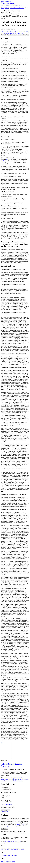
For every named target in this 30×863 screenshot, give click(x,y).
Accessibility (11, 861)
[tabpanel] (15, 138)
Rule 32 (8, 159)
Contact (9, 855)
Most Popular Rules (19, 849)
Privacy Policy (4, 825)
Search (13, 5)
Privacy (6, 861)
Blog (16, 5)
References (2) (5, 787)
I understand (4, 828)
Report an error (4, 811)
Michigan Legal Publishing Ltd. (13, 841)
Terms (2, 861)
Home (2, 8)
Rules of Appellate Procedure (17, 8)
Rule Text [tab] (3, 34)
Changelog (14, 855)
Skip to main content (6, 1)
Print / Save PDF (5, 810)
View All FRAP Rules (6, 804)
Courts (9, 5)
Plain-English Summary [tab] (12, 34)
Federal (2, 5)
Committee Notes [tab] (24, 34)
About (19, 5)
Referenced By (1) (6, 789)
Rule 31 (3, 161)
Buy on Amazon (13, 778)
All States (7, 849)
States (6, 5)
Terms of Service (21, 824)
